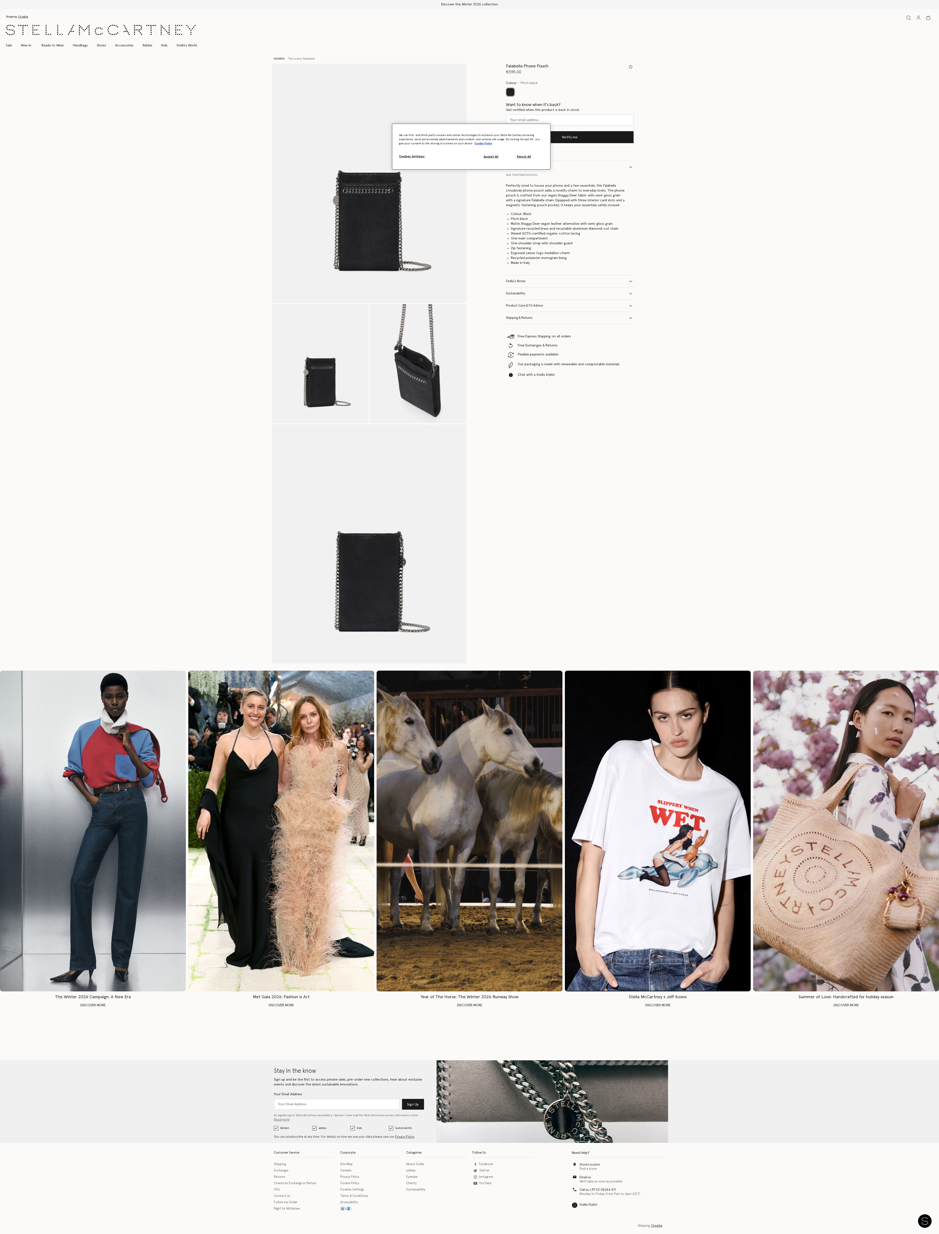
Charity (411, 1183)
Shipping (280, 1164)
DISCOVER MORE (93, 1005)
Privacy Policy (404, 1136)
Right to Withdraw (287, 1208)
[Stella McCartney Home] (101, 30)
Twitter (484, 1170)
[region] (471, 146)
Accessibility (349, 1202)
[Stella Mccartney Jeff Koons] (658, 831)
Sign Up (413, 1104)
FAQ (277, 1189)
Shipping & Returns (519, 318)
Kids (359, 1128)
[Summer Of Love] (846, 831)
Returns (279, 1177)
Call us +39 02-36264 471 (598, 1189)
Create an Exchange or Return (295, 1183)
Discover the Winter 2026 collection (469, 4)
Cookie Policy (349, 1183)
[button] (369, 183)
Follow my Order (285, 1202)
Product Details (517, 167)
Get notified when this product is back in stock (542, 110)
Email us (585, 1177)
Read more (282, 1119)
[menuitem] (26, 45)
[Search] (909, 18)
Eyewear (412, 1177)
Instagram (486, 1177)
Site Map (346, 1164)
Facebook (486, 1164)
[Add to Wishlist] (631, 67)
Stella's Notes (515, 281)
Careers (345, 1170)
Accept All (491, 156)
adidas (322, 1128)
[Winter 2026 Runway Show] (469, 831)
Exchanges (281, 1170)
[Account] (918, 18)
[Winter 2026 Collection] (93, 831)
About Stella (415, 1164)
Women (284, 1128)
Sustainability (515, 293)
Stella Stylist (588, 1204)
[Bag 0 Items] (928, 18)
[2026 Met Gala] (281, 831)
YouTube (485, 1183)
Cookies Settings (352, 1189)
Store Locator (590, 1164)
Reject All (524, 156)
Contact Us (282, 1196)
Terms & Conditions (354, 1196)
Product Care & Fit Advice (524, 305)
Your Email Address (288, 1094)
